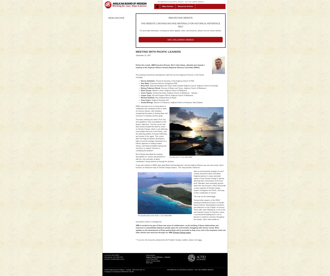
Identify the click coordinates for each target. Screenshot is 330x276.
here (213, 196)
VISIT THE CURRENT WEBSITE (194, 2)
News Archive (167, 6)
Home (157, 6)
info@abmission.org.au (117, 259)
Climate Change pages (182, 233)
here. (200, 240)
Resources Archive (185, 6)
